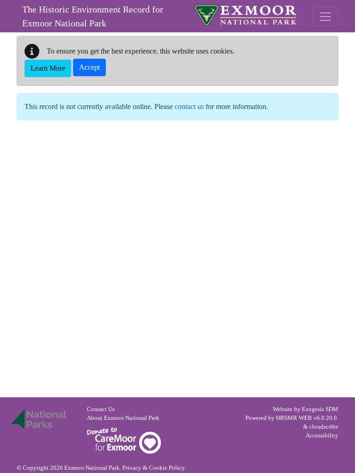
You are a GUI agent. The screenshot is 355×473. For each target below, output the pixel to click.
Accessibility (322, 435)
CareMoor (124, 440)
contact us (189, 106)
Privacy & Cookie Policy (153, 468)
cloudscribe (323, 427)
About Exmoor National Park (123, 418)
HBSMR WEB (294, 418)
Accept (89, 67)
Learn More (48, 68)
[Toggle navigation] (325, 16)
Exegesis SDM (320, 409)
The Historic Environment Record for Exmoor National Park (92, 16)
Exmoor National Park (245, 15)
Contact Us (101, 409)
